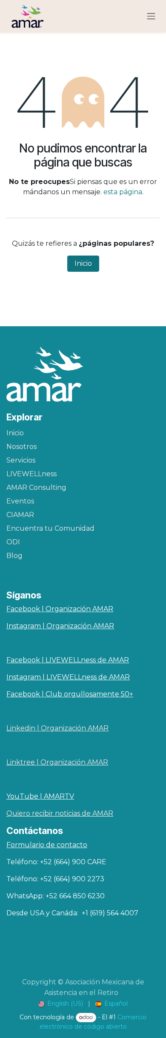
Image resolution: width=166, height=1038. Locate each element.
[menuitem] (60, 1003)
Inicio (83, 263)
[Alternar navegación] (151, 16)
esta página (122, 192)
